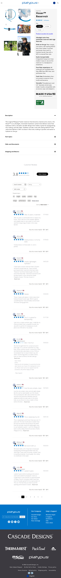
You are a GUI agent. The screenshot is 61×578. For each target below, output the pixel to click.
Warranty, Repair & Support (50, 515)
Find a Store (49, 522)
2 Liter (47, 26)
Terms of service (22, 570)
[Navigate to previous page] (19, 497)
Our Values (34, 519)
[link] (42, 20)
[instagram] (9, 522)
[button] (58, 3)
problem (30, 196)
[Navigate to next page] (41, 497)
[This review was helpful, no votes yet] (43, 230)
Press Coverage (35, 520)
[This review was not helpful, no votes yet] (46, 230)
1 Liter (39, 26)
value (29, 200)
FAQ (47, 520)
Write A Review (42, 174)
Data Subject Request (16, 567)
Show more (35, 201)
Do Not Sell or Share (30, 567)
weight (18, 196)
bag (35, 196)
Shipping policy (42, 570)
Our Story (34, 517)
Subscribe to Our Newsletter (12, 517)
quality (24, 196)
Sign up (22, 517)
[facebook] (12, 522)
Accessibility (52, 570)
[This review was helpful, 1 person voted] (43, 284)
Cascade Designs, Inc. (32, 564)
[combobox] (34, 184)
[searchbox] (18, 184)
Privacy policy (52, 567)
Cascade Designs (36, 514)
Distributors (49, 519)
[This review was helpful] (43, 378)
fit (13, 196)
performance (22, 200)
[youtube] (18, 522)
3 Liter (39, 30)
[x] (15, 522)
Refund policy (33, 570)
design (15, 200)
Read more (17, 279)
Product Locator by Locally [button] (44, 34)
